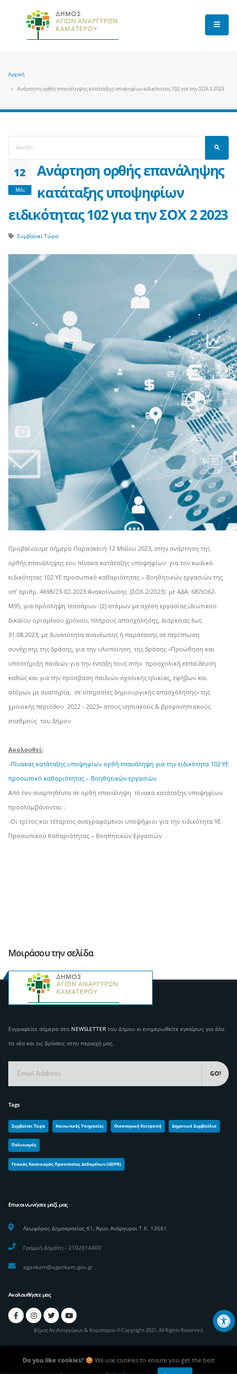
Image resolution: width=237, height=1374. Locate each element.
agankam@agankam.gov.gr (58, 1267)
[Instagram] (33, 1315)
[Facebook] (16, 1315)
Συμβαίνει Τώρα (37, 236)
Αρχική (16, 74)
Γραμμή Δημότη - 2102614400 (62, 1247)
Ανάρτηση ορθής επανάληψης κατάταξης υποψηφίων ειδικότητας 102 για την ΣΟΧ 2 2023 (118, 192)
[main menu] (217, 24)
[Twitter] (51, 1315)
